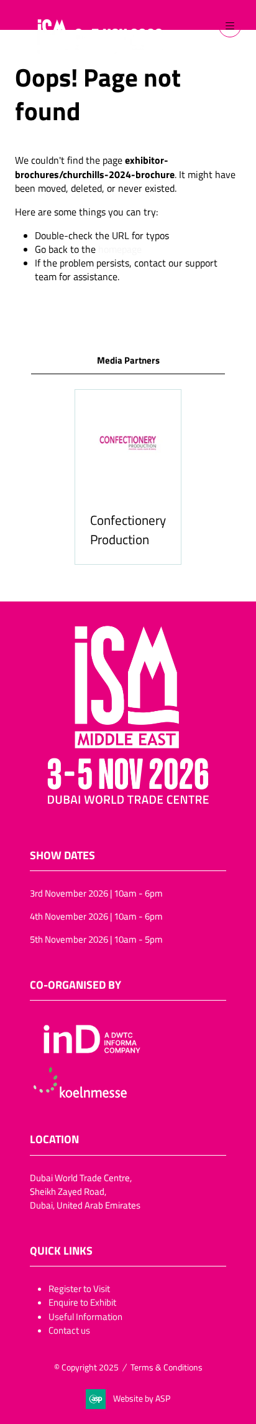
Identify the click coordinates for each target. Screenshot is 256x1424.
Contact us (69, 1330)
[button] (230, 26)
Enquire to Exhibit (82, 1302)
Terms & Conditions (166, 1367)
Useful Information (85, 1316)
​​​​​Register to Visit (79, 1288)
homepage (120, 249)
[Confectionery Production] (128, 477)
